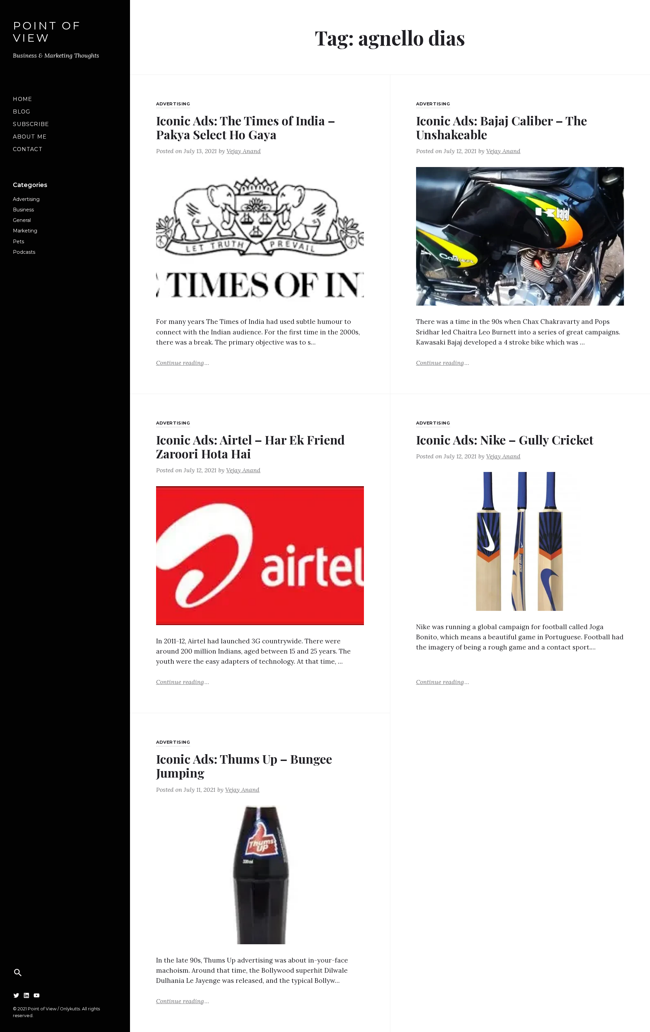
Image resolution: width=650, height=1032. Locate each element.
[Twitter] (16, 995)
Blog (21, 111)
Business (23, 210)
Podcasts (24, 252)
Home (22, 99)
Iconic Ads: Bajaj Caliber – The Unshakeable (501, 127)
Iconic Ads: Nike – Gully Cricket (504, 439)
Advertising (26, 199)
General (22, 220)
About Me (29, 136)
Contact (27, 149)
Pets (18, 242)
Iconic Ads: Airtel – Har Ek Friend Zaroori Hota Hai (250, 446)
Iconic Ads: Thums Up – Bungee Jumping (244, 765)
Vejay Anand (243, 151)
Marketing (25, 231)
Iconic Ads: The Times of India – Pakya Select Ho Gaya (245, 127)
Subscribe (31, 124)
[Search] (18, 973)
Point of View (47, 32)
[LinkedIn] (26, 995)
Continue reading (182, 362)
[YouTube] (36, 995)
